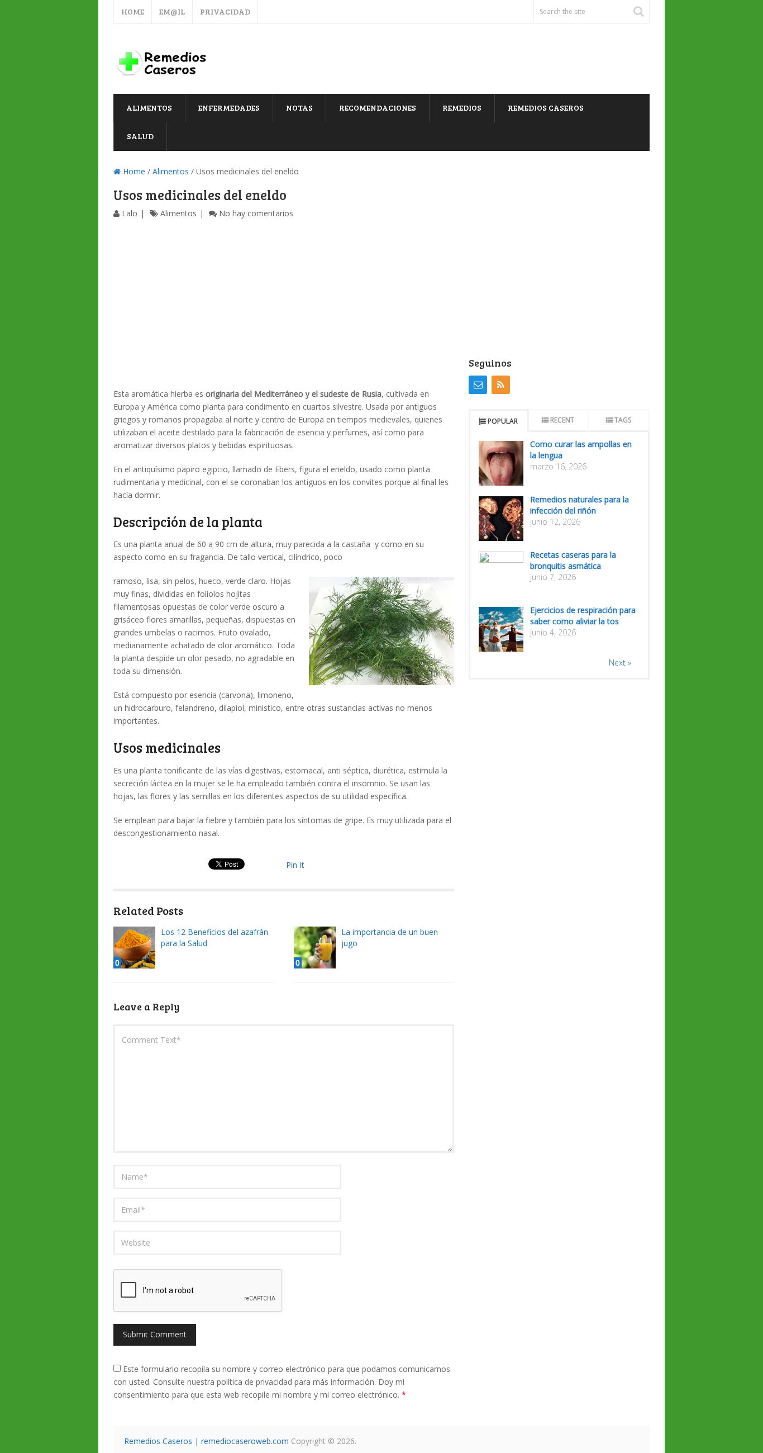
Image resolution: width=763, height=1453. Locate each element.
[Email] (478, 385)
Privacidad (225, 11)
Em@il (172, 11)
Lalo (129, 213)
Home (132, 11)
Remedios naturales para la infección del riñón (579, 505)
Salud (140, 136)
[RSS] (501, 385)
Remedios (461, 107)
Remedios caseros (546, 107)
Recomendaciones (377, 107)
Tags (622, 420)
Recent (562, 420)
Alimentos (149, 107)
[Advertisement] (283, 303)
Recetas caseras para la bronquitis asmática (573, 560)
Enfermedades (229, 107)
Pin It (295, 865)
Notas (299, 107)
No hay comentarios (256, 213)
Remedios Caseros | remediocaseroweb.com (206, 1441)
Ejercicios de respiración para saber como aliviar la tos (583, 615)
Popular (503, 421)
